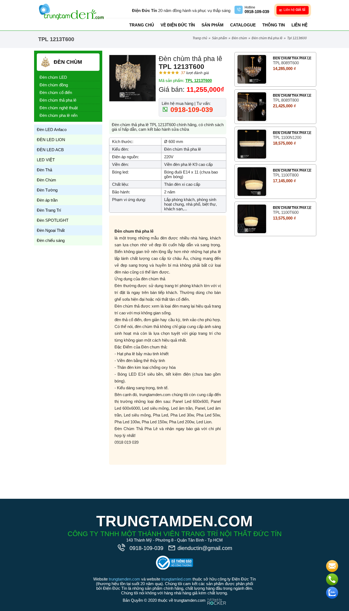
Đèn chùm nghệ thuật (59, 107)
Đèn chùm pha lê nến (58, 115)
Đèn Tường (47, 190)
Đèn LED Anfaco (52, 129)
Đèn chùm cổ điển (56, 92)
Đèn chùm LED (53, 77)
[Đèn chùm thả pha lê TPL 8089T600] (251, 69)
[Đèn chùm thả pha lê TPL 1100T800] (251, 181)
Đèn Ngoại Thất (51, 230)
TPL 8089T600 (286, 62)
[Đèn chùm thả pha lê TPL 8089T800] (251, 106)
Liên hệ (299, 25)
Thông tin (273, 25)
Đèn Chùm (239, 38)
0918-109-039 (191, 109)
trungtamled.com (176, 579)
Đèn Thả (44, 170)
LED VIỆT (46, 159)
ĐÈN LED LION (51, 139)
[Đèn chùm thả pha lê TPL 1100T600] (251, 219)
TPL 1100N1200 (287, 137)
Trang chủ (141, 25)
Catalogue (243, 25)
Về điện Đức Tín (178, 25)
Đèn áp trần (47, 200)
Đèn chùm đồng (54, 85)
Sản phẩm (212, 25)
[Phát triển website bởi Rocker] (217, 596)
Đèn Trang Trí (49, 210)
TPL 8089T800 (286, 100)
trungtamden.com (124, 579)
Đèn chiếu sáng (51, 240)
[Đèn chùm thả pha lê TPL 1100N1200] (251, 144)
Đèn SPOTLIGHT (52, 220)
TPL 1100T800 (286, 175)
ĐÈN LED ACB (50, 149)
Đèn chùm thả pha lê (267, 38)
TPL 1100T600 (286, 212)
